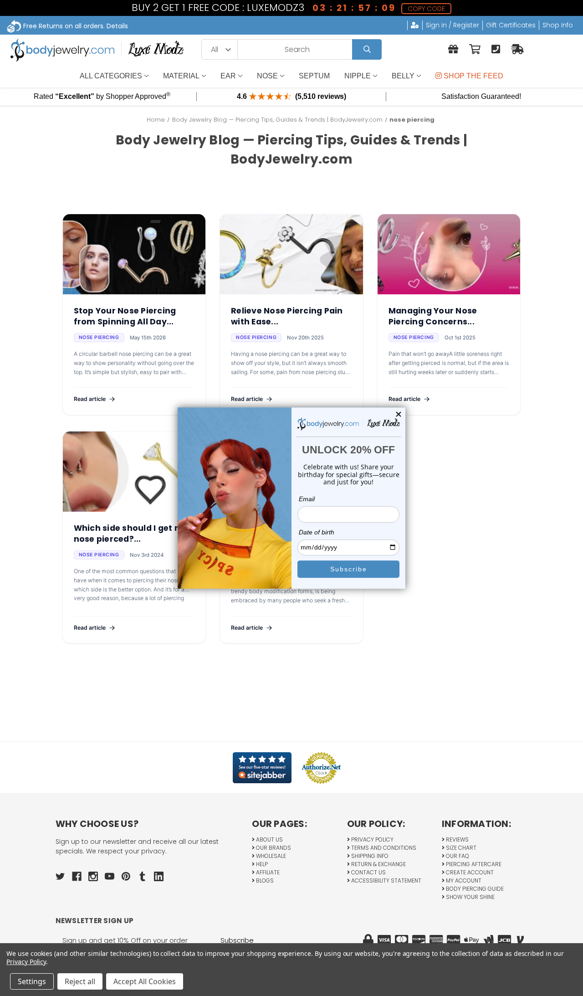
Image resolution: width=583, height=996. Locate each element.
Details (117, 26)
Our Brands (273, 848)
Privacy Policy (372, 839)
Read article (90, 398)
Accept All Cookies (144, 981)
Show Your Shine (470, 897)
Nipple (357, 76)
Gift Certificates (511, 25)
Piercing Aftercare (473, 864)
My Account (463, 880)
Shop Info (557, 25)
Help (261, 864)
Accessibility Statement (385, 880)
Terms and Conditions (383, 848)
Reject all (80, 981)
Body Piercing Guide (474, 889)
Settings (32, 981)
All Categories (111, 76)
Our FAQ (457, 856)
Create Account (469, 872)
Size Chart (460, 848)
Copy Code (426, 8)
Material (181, 76)
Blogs (264, 880)
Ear (228, 76)
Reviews (457, 839)
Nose (267, 76)
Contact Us (368, 872)
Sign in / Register (452, 25)
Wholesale (270, 856)
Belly (403, 76)
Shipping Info (369, 856)
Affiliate (267, 872)
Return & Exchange (378, 864)
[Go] (367, 49)
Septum (314, 76)
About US (269, 839)
